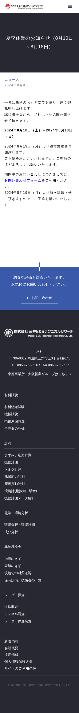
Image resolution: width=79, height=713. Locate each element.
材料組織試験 (14, 407)
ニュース (11, 79)
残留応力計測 (14, 476)
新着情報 (11, 641)
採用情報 (11, 655)
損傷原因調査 (14, 421)
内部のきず (12, 558)
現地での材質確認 (17, 573)
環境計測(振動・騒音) (20, 491)
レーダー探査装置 (17, 621)
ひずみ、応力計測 (17, 455)
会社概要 (11, 648)
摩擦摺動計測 (14, 484)
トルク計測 (12, 469)
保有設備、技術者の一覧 (23, 580)
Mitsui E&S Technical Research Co (37, 685)
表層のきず (12, 566)
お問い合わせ (39, 297)
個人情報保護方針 (18, 661)
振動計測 (11, 462)
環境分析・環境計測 (19, 525)
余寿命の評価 (14, 428)
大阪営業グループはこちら (48, 374)
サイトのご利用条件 (20, 668)
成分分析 (11, 532)
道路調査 (11, 607)
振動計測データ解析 (19, 498)
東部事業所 (16, 374)
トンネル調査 (14, 614)
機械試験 (11, 414)
